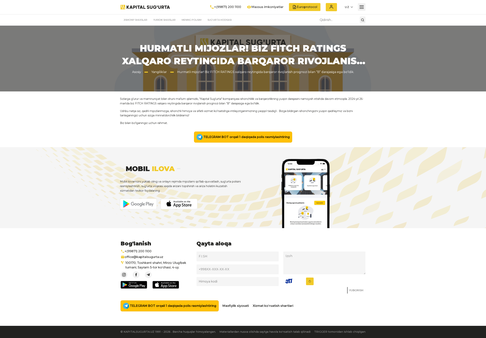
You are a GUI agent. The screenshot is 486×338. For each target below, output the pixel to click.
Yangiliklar (159, 72)
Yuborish (356, 290)
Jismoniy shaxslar (135, 19)
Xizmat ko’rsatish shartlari (273, 306)
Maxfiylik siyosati (235, 306)
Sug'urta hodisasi (219, 19)
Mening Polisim (191, 19)
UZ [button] (347, 7)
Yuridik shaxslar (164, 19)
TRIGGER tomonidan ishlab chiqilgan (339, 331)
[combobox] (338, 20)
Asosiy (136, 72)
